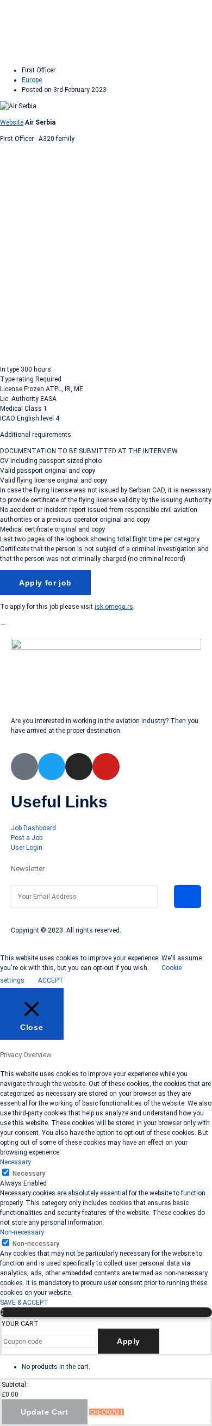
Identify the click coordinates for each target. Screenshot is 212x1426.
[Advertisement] (106, 249)
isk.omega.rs (114, 606)
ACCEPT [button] (51, 980)
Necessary (29, 1173)
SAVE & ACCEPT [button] (24, 1302)
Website (11, 122)
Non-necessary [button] (22, 1232)
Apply (128, 1341)
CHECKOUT (106, 1412)
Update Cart (44, 1412)
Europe (32, 80)
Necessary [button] (15, 1162)
